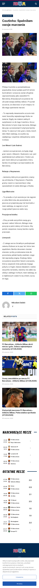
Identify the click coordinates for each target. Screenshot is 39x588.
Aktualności (7, 15)
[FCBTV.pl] (19, 3)
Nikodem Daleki (18, 303)
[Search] (36, 3)
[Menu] (3, 3)
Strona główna (6, 10)
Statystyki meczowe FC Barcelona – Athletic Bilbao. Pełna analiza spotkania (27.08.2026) (19, 412)
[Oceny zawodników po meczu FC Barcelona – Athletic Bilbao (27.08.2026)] (19, 366)
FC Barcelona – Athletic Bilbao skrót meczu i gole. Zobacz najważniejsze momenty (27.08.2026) (17, 346)
